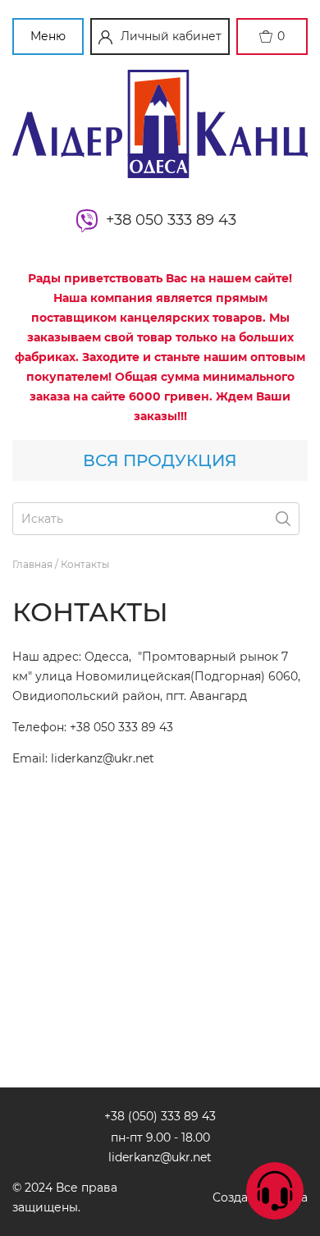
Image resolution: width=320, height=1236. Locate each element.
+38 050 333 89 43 (175, 220)
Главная (33, 564)
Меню (48, 36)
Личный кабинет (171, 36)
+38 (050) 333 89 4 (156, 1116)
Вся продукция (160, 460)
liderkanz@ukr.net (160, 1157)
